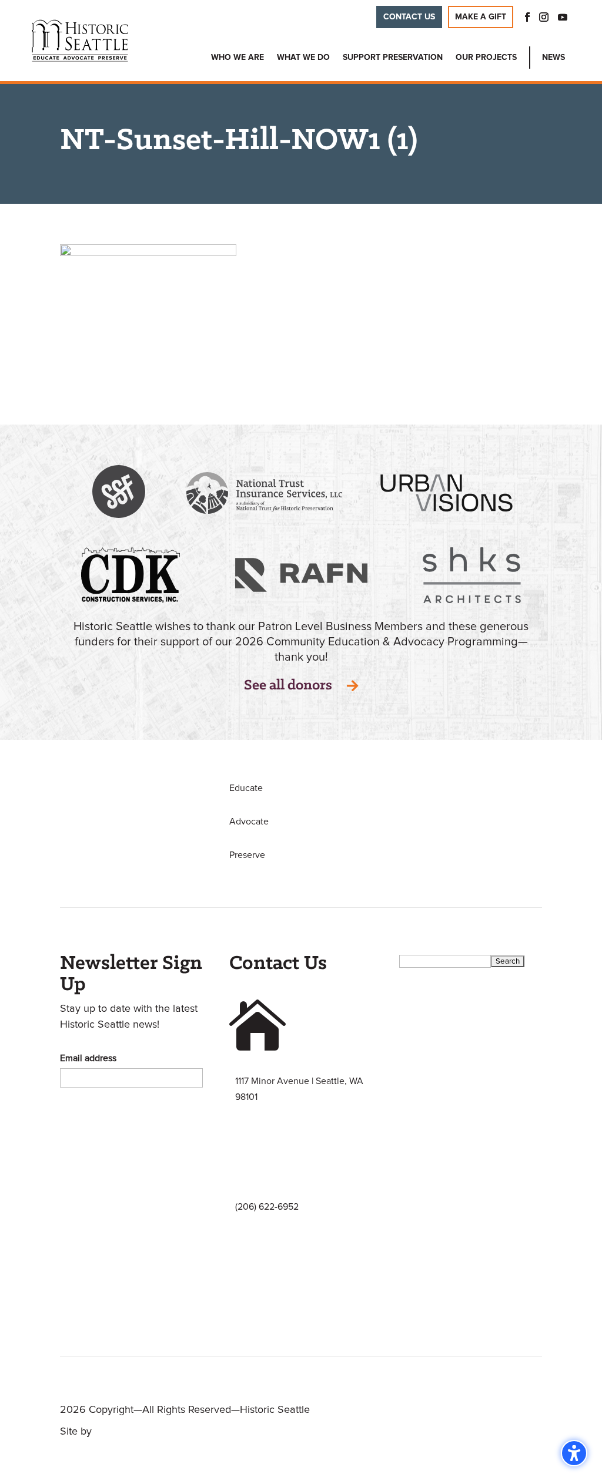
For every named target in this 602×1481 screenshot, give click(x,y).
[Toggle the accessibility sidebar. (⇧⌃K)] (574, 1453)
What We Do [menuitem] (303, 57)
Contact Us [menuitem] (409, 17)
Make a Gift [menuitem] (480, 17)
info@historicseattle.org (283, 1316)
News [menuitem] (553, 57)
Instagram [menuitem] (543, 17)
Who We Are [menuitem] (237, 57)
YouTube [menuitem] (562, 17)
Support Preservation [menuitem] (393, 57)
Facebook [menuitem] (523, 17)
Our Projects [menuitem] (486, 57)
